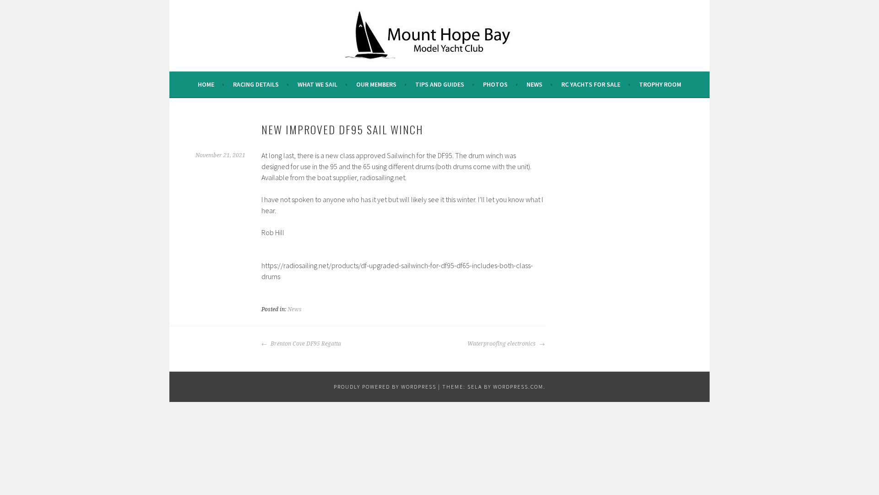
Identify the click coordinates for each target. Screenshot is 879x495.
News (534, 84)
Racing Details (256, 84)
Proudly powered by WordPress (385, 386)
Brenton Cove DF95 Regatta (305, 344)
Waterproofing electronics (502, 344)
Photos (495, 84)
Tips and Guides (439, 84)
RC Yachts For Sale (590, 84)
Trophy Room (660, 84)
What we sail (317, 84)
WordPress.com (518, 386)
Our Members (376, 84)
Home (206, 84)
